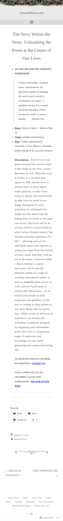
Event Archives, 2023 (41, 506)
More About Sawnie (46, 502)
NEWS (25, 498)
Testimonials (30, 502)
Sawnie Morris (20, 439)
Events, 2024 (36, 498)
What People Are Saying (21, 506)
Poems (8, 502)
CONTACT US (38, 363)
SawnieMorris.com (31, 12)
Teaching (18, 502)
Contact (48, 498)
